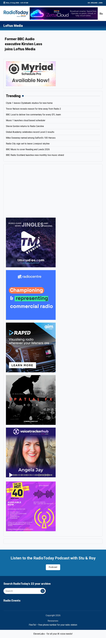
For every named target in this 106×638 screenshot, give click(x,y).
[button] (43, 591)
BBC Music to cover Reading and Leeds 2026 (28, 149)
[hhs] (31, 399)
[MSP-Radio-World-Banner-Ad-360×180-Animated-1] (31, 73)
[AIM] (31, 347)
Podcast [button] (53, 567)
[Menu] (101, 13)
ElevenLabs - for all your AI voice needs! (53, 633)
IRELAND (94, 3)
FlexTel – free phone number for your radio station (53, 624)
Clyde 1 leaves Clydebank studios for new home (29, 103)
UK (89, 3)
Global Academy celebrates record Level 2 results (30, 132)
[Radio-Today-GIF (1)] (31, 294)
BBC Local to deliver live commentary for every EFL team (33, 114)
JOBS (101, 3)
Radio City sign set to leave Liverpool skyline (28, 143)
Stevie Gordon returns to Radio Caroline (25, 126)
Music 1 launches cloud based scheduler (25, 120)
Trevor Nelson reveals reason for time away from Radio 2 (33, 108)
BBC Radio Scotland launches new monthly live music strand (35, 155)
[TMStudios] (31, 242)
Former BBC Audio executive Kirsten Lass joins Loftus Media (23, 44)
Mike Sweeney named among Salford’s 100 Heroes (30, 137)
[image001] (31, 506)
